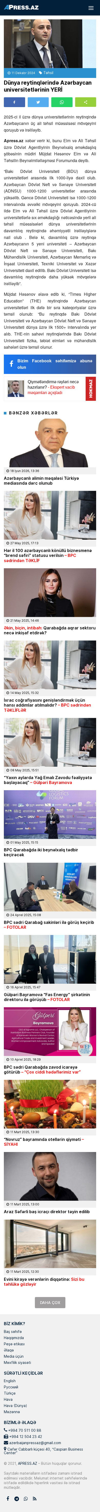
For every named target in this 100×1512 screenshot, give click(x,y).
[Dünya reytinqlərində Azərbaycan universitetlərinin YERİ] (50, 43)
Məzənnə (12, 1412)
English (10, 1381)
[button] (85, 102)
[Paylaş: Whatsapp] (62, 102)
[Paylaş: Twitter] (38, 102)
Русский (11, 1387)
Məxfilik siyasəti (17, 1363)
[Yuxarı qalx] (86, 1497)
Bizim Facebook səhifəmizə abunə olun (54, 364)
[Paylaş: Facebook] (14, 102)
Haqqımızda (14, 1338)
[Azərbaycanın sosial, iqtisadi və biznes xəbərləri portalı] (21, 7)
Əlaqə (9, 1350)
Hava (8, 1400)
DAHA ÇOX (50, 1302)
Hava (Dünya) (15, 1406)
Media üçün (14, 1357)
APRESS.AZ (27, 1463)
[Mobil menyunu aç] (91, 8)
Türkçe (10, 1393)
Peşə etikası (14, 1344)
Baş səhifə (13, 1332)
